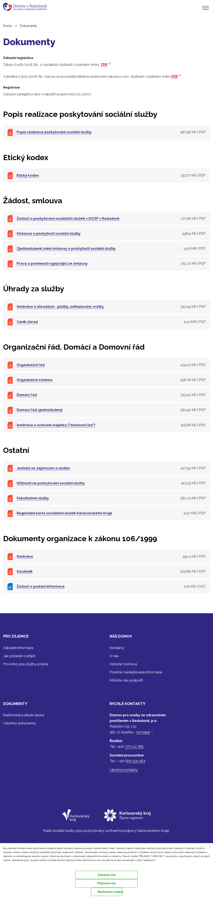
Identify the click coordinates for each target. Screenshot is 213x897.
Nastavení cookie (109, 891)
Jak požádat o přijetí (19, 656)
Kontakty (117, 648)
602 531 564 (135, 761)
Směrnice (25, 556)
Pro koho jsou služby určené (25, 664)
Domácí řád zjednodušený (39, 410)
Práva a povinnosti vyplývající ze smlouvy (52, 263)
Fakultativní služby (33, 498)
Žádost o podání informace (41, 586)
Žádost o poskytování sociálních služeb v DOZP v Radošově (68, 218)
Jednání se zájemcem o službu (43, 468)
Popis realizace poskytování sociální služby (54, 132)
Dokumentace (10, 865)
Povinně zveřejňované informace (136, 672)
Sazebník (25, 571)
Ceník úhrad (27, 322)
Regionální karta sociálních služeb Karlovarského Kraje (64, 513)
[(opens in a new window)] (76, 818)
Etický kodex (28, 175)
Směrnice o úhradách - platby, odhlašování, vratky (60, 306)
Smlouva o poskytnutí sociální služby (48, 233)
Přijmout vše (106, 883)
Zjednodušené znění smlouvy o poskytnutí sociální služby (66, 248)
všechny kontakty (124, 770)
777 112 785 (134, 746)
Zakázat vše (107, 875)
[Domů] (26, 7)
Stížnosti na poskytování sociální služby (51, 483)
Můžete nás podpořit (126, 680)
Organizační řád (31, 365)
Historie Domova (123, 664)
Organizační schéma (34, 380)
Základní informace (18, 648)
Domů (7, 26)
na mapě (143, 732)
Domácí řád (27, 395)
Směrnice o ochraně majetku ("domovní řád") (56, 425)
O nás (114, 656)
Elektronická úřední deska (23, 715)
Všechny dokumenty (19, 723)
